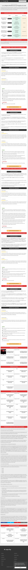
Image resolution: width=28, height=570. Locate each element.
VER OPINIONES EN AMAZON (14, 166)
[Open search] (26, 1)
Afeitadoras (15, 553)
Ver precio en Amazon (14, 50)
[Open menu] (1, 1)
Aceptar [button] (20, 567)
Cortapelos (2, 555)
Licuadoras (15, 557)
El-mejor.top (12, 4)
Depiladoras (2, 557)
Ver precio (10, 18)
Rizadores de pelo (16, 555)
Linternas (2, 553)
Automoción (15, 4)
